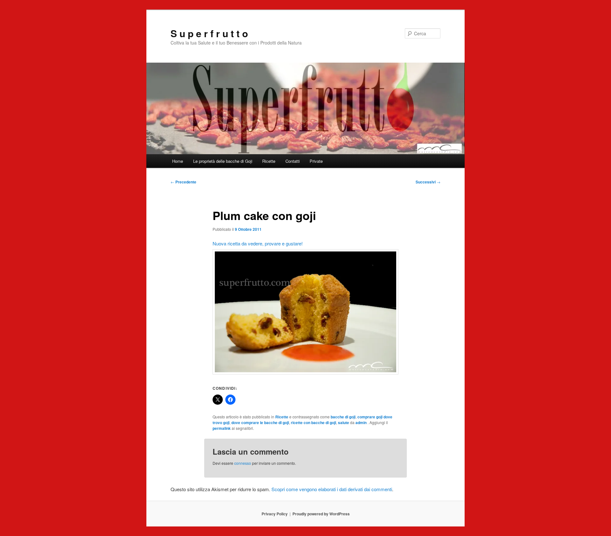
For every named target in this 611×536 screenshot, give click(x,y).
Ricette (268, 161)
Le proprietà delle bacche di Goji (222, 161)
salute (343, 422)
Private (316, 161)
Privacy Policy (275, 514)
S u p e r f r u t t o (209, 33)
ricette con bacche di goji (313, 422)
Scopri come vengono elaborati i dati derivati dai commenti (331, 489)
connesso (242, 463)
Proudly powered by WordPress (321, 514)
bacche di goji (343, 417)
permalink (222, 428)
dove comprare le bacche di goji (260, 422)
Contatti (292, 161)
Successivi (428, 182)
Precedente (183, 182)
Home (177, 161)
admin (361, 422)
